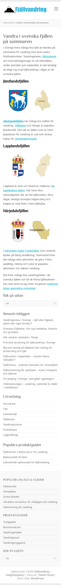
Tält (5, 408)
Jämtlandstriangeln (26, 138)
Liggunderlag (10, 434)
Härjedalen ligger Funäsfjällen (22, 250)
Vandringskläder (12, 532)
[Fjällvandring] (25, 10)
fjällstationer (49, 56)
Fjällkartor (9, 419)
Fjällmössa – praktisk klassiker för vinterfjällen (30, 365)
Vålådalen (20, 125)
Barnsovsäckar (12, 527)
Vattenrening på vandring (17, 507)
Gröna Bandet (11, 496)
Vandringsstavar (12, 424)
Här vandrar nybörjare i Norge (20, 337)
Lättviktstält (10, 414)
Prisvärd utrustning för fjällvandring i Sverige (29, 342)
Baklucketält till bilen (15, 457)
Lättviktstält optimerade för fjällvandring (26, 462)
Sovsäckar (9, 403)
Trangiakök (9, 522)
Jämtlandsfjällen (13, 121)
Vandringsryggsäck (14, 542)
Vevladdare (9, 491)
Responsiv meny (56, 8)
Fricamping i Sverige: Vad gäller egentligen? (28, 378)
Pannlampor (10, 429)
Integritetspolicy (15, 575)
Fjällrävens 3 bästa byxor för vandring (25, 452)
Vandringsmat (11, 537)
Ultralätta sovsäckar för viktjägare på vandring (30, 501)
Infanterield (9, 486)
